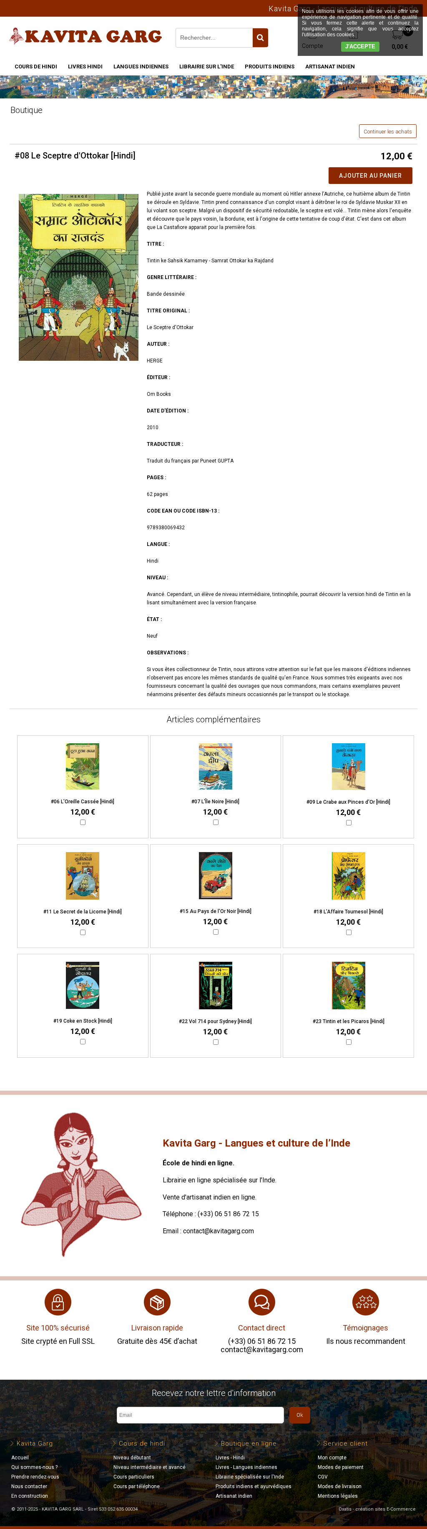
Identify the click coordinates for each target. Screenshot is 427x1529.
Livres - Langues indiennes (246, 1467)
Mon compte (332, 1458)
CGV (323, 1477)
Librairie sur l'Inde (206, 66)
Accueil (20, 1458)
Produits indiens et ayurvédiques (253, 1486)
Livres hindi (85, 66)
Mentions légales (338, 1496)
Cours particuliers (133, 1477)
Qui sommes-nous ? (34, 1467)
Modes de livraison (340, 1486)
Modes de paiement (341, 1467)
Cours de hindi (36, 66)
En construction (29, 1496)
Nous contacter (29, 1486)
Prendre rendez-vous (35, 1477)
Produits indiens (269, 66)
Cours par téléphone (136, 1486)
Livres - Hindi (230, 1458)
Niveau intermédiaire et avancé (149, 1467)
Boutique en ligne (249, 1443)
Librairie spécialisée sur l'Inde (250, 1477)
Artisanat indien (330, 66)
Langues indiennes (140, 66)
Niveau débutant (132, 1458)
